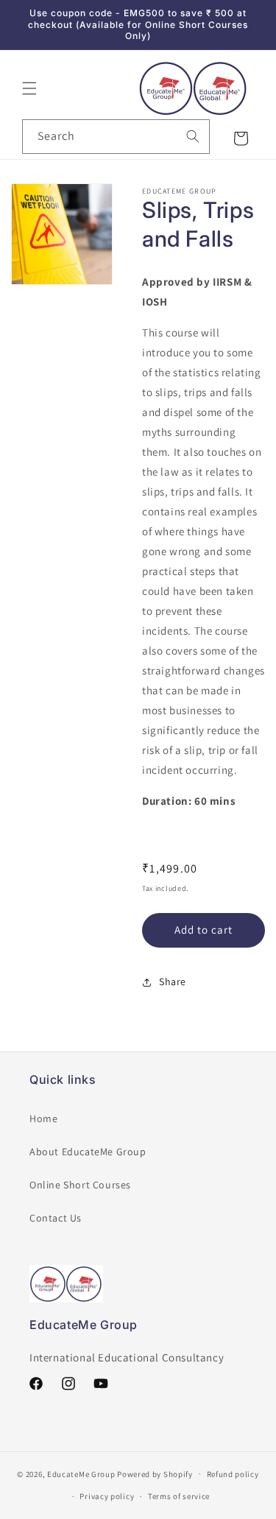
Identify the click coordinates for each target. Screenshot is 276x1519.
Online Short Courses (80, 1184)
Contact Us (55, 1217)
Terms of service (179, 1496)
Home (43, 1118)
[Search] (193, 136)
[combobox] (116, 136)
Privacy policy (106, 1496)
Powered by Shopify (155, 1473)
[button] (29, 88)
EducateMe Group (81, 1473)
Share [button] (172, 981)
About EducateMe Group (87, 1151)
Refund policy (233, 1474)
